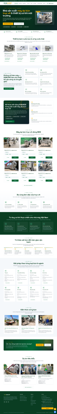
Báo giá (15, 157)
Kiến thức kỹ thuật (33, 403)
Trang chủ (16, 3)
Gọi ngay (48, 344)
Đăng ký (47, 408)
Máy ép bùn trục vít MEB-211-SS (28, 173)
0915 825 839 (6, 0)
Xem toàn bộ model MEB (28, 185)
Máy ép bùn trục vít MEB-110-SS (11, 150)
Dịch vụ (28, 3)
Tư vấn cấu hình (7, 299)
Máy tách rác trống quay (23, 397)
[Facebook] (4, 402)
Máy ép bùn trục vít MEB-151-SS (28, 150)
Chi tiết (8, 157)
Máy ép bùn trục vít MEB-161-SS (44, 150)
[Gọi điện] (55, 409)
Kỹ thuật (34, 3)
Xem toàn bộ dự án (28, 387)
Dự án (31, 3)
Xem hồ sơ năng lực (9, 121)
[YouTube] (6, 402)
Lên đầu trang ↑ (51, 412)
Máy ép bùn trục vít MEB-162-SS (11, 173)
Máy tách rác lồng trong (23, 400)
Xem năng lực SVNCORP (8, 88)
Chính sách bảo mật (39, 412)
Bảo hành (47, 412)
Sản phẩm (24, 3)
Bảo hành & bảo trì (33, 400)
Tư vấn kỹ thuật (39, 3)
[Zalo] (8, 402)
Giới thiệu (20, 3)
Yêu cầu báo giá (39, 344)
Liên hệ (44, 3)
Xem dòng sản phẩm (7, 23)
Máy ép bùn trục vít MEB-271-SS (44, 173)
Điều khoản (43, 412)
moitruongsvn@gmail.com (13, 0)
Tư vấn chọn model (19, 23)
